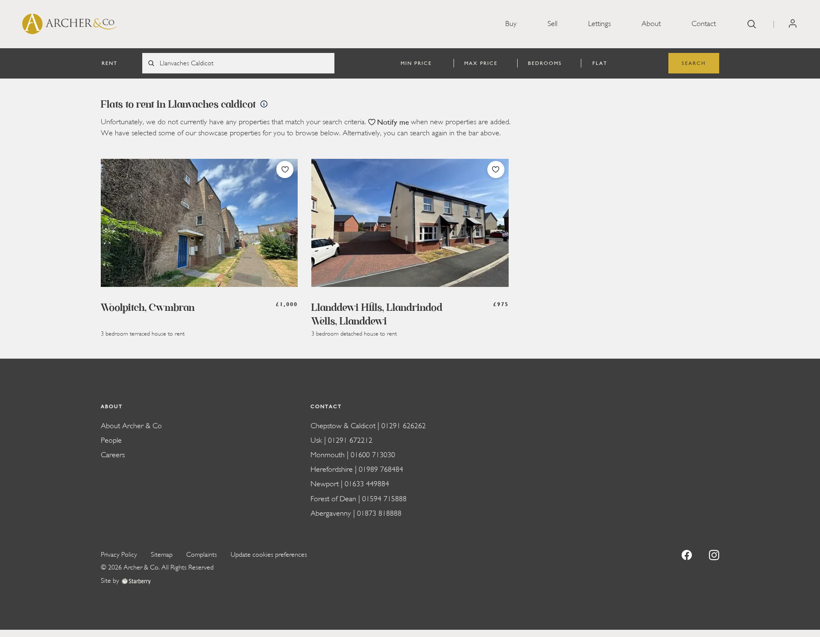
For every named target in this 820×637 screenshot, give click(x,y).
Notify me (393, 122)
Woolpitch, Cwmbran (148, 308)
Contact (703, 23)
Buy (511, 23)
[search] (751, 24)
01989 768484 (381, 469)
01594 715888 (384, 498)
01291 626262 (403, 425)
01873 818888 (379, 513)
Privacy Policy (119, 554)
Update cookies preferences (269, 554)
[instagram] (714, 554)
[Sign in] (793, 23)
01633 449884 (367, 483)
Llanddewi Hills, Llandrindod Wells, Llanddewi (376, 315)
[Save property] (284, 169)
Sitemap (162, 554)
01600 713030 (373, 454)
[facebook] (687, 554)
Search (694, 63)
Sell (552, 23)
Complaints (201, 554)
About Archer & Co (131, 425)
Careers (113, 454)
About (651, 23)
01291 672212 (350, 440)
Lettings (599, 23)
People (111, 440)
